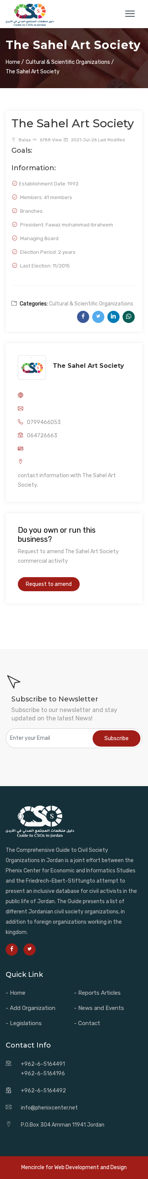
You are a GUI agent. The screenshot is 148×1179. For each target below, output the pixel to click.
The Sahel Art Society (88, 365)
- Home (15, 992)
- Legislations (24, 1023)
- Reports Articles (97, 992)
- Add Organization (30, 1008)
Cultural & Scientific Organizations (91, 304)
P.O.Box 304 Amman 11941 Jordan (62, 1125)
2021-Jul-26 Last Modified (97, 140)
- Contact (87, 1023)
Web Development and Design (90, 1167)
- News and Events (99, 1008)
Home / (15, 62)
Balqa (24, 140)
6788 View (50, 140)
